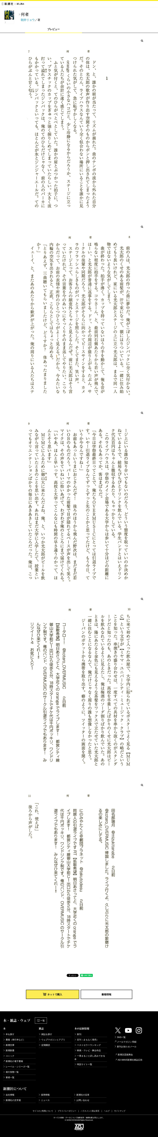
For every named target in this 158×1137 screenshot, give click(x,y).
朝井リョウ (28, 19)
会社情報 (10, 1095)
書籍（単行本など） (15, 1039)
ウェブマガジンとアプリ (53, 1039)
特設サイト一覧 (84, 1064)
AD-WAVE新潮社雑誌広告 (130, 1060)
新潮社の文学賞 (13, 1100)
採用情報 (45, 1095)
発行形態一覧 (12, 1072)
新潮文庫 (10, 1045)
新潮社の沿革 (82, 1095)
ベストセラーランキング (89, 1045)
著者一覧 (10, 1077)
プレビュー (53, 29)
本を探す (10, 1034)
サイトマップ (119, 1111)
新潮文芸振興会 (125, 1054)
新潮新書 (10, 1050)
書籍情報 (106, 994)
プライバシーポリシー (67, 1111)
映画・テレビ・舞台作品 (89, 1050)
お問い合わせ (82, 1100)
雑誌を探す (46, 1034)
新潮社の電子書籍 (14, 1061)
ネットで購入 (54, 994)
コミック (10, 1056)
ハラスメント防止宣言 (90, 1111)
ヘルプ (107, 1111)
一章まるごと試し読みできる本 (89, 1057)
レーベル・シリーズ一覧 (17, 1066)
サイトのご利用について (43, 1111)
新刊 (79, 1034)
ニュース (45, 1100)
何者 (25, 14)
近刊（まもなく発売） (88, 1039)
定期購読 (45, 1045)
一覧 (42, 1020)
